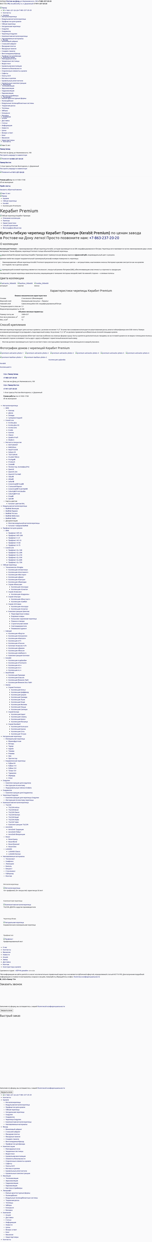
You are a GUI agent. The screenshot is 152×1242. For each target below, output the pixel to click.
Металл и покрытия (13, 442)
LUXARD (9, 849)
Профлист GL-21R (15, 555)
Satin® (11, 499)
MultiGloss (12, 447)
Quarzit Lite (12, 472)
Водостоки (6, 63)
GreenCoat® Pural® (16, 484)
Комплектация (9, 57)
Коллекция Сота (17, 731)
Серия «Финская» (15, 584)
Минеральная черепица (15, 739)
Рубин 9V (12, 763)
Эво (9, 756)
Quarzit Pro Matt (14, 474)
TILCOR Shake (13, 820)
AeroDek (9, 827)
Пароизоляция (7, 93)
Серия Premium (14, 687)
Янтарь (11, 744)
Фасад (5, 40)
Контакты (7, 13)
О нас (5, 947)
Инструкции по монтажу (15, 785)
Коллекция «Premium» (17, 663)
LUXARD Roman (14, 854)
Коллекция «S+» (14, 668)
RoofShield (10, 673)
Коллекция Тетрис (18, 734)
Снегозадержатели (19, 626)
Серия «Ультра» (14, 597)
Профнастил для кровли (11, 21)
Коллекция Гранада (19, 697)
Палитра (6, 221)
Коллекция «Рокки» (16, 643)
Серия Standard (14, 724)
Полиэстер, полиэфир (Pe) (18, 467)
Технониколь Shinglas (14, 567)
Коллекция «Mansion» (17, 638)
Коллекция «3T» (14, 641)
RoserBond (12, 842)
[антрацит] (8, 283)
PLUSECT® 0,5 (13, 457)
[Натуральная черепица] (13, 922)
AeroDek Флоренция (16, 834)
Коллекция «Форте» (16, 633)
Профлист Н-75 (14, 545)
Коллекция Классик (16, 677)
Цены (4, 130)
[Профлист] (8, 939)
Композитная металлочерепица (14, 36)
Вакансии (5, 138)
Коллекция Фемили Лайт (18, 680)
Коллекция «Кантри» (16, 579)
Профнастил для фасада (11, 56)
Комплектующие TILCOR (18, 824)
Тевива (11, 751)
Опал (10, 778)
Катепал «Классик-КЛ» (17, 646)
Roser (8, 837)
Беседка (5, 115)
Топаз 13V (12, 771)
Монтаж (9, 876)
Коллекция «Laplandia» (17, 660)
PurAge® (11, 459)
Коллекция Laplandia (57, 360)
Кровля (6, 15)
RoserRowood (13, 844)
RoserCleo (12, 847)
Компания (7, 117)
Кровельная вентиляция (12, 66)
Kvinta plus (12, 423)
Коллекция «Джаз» (16, 577)
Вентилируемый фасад (11, 53)
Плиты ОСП (6, 76)
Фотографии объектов (12, 228)
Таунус (11, 746)
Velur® (11, 477)
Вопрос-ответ (7, 133)
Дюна (10, 413)
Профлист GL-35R (15, 557)
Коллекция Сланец (19, 717)
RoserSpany (12, 839)
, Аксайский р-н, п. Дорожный (20, 4)
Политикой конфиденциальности (51, 1006)
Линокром (10, 864)
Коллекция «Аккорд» (19, 587)
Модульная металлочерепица (14, 19)
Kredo (10, 430)
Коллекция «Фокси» (16, 651)
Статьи (4, 123)
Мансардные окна (9, 59)
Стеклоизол (10, 871)
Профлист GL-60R (15, 560)
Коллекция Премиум (16, 675)
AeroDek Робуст (14, 832)
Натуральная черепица (11, 26)
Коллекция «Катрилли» (17, 636)
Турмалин (12, 773)
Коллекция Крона (18, 729)
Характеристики (9, 223)
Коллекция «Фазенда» (17, 582)
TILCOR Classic (13, 812)
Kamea (11, 432)
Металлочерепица (9, 16)
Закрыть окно (6, 1010)
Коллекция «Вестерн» (17, 575)
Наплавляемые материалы (12, 39)
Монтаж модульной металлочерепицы (24, 523)
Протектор (12, 758)
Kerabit (6, 203)
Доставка (5, 121)
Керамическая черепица (15, 761)
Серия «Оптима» (14, 604)
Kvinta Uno (12, 428)
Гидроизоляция (8, 91)
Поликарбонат (7, 101)
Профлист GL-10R (15, 550)
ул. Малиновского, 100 (22, 1)
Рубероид (10, 873)
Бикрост (9, 869)
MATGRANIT (13, 445)
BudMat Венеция (12, 508)
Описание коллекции (11, 218)
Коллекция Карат (18, 714)
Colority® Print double (16, 491)
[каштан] (25, 283)
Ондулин (5, 29)
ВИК (7, 408)
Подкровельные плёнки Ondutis (19, 788)
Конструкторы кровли (12, 967)
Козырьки (6, 113)
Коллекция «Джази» (16, 648)
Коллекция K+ (6, 367)
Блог (4, 135)
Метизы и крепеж (9, 78)
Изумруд (11, 775)
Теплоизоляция (8, 86)
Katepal (9, 631)
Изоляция (7, 84)
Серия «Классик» (15, 592)
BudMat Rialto (11, 518)
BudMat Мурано (12, 511)
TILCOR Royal (13, 817)
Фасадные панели (9, 49)
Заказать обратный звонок (11, 190)
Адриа (10, 749)
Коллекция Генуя (18, 702)
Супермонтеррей (15, 418)
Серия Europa (13, 712)
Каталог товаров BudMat (18, 526)
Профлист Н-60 (14, 543)
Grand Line (10, 420)
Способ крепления (10, 225)
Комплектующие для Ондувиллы (19, 793)
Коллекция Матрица (19, 722)
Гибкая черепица (8, 24)
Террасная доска (8, 106)
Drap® (10, 496)
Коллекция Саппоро (19, 709)
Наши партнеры (8, 140)
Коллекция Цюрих (18, 695)
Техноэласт (10, 859)
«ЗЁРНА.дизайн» (21, 970)
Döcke (8, 685)
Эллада (11, 415)
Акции (4, 118)
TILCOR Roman (14, 815)
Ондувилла (6, 31)
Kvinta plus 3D (13, 425)
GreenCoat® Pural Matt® (18, 489)
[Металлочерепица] (11, 888)
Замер (5, 959)
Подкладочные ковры (20, 614)
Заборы (5, 110)
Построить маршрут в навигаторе (13, 155)
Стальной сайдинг (9, 44)
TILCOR (8, 805)
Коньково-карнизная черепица (24, 619)
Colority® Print (14, 494)
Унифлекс (10, 861)
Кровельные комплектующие (14, 83)
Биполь (9, 866)
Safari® (11, 481)
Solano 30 (12, 452)
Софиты (5, 73)
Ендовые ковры (17, 616)
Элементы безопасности (11, 68)
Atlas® (11, 479)
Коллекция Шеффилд (20, 692)
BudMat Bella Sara (12, 516)
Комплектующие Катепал (18, 655)
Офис (10, 374)
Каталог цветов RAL (16, 504)
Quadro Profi (13, 437)
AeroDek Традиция (16, 829)
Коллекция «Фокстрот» (20, 599)
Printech (11, 462)
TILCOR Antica (13, 807)
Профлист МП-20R (15, 535)
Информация (7, 125)
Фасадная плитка (9, 46)
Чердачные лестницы (10, 61)
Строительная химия (19, 624)
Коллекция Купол (18, 719)
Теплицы (5, 108)
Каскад (11, 410)
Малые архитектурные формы (14, 98)
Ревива (11, 753)
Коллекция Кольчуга (19, 726)
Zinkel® (11, 464)
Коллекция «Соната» (19, 589)
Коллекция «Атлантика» (18, 570)
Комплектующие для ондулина (18, 783)
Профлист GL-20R (15, 553)
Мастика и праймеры (10, 96)
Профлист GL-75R (15, 562)
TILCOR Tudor (13, 822)
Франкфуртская (14, 741)
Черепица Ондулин (9, 34)
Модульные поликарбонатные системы (18, 103)
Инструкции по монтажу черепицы (20, 800)
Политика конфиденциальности (87, 977)
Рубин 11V (12, 766)
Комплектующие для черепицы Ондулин (22, 798)
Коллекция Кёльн (18, 690)
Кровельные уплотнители (12, 81)
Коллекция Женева (19, 704)
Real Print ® (13, 450)
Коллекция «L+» (14, 670)
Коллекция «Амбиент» (17, 653)
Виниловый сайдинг (10, 41)
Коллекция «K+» (14, 665)
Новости (5, 128)
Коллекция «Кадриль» (20, 594)
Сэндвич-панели (8, 51)
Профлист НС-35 (14, 540)
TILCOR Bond (13, 810)
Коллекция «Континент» (18, 572)
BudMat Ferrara (11, 513)
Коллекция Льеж (18, 700)
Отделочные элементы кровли (14, 71)
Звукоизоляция (8, 88)
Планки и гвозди (17, 621)
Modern (11, 440)
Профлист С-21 (14, 538)
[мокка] (41, 283)
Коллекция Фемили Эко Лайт (20, 682)
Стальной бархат (15, 486)
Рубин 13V (12, 768)
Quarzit (11, 469)
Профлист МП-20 (15, 533)
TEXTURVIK (12, 455)
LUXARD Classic (14, 851)
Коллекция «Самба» (19, 602)
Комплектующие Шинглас (18, 611)
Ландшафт (7, 97)
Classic (10, 435)
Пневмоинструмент (19, 628)
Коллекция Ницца (18, 707)
